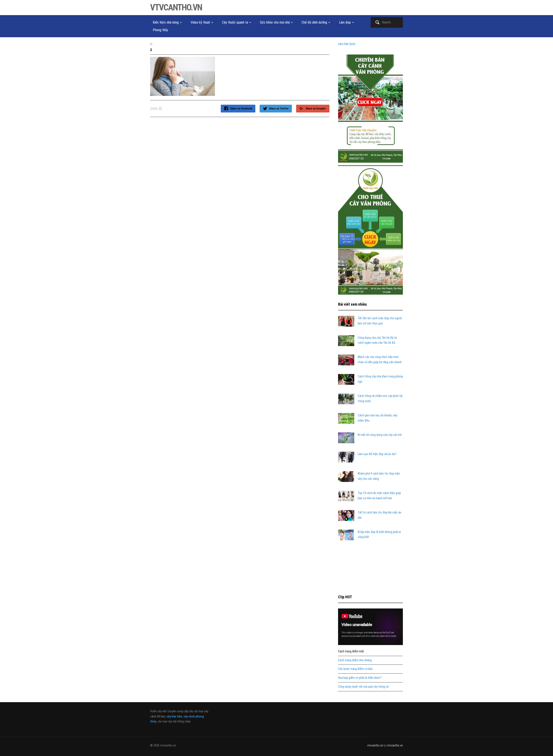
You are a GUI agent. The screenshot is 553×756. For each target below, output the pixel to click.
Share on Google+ (315, 108)
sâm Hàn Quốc (347, 44)
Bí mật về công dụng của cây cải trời (380, 435)
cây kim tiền (174, 716)
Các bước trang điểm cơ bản (355, 669)
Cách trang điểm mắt (351, 651)
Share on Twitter (279, 108)
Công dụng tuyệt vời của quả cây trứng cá (363, 686)
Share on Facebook (241, 108)
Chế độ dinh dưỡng (314, 22)
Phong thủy (160, 30)
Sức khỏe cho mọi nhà (275, 22)
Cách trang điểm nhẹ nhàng (355, 660)
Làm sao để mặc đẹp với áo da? (377, 454)
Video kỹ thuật (200, 22)
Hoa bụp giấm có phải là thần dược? (360, 677)
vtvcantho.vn (176, 7)
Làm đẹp (345, 22)
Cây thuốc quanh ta (235, 22)
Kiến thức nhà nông (166, 22)
